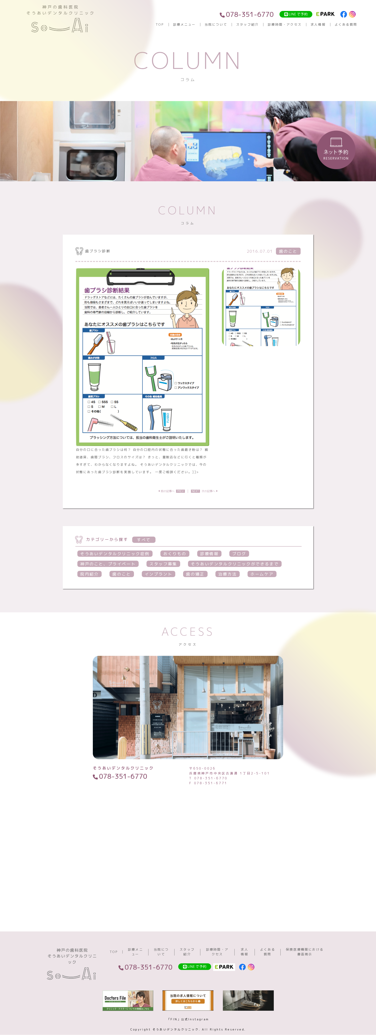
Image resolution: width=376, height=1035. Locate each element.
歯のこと (121, 574)
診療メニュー (184, 24)
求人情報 (318, 24)
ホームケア (262, 574)
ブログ (239, 553)
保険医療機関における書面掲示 (305, 951)
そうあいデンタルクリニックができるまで (235, 564)
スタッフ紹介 (247, 24)
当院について (216, 24)
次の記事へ (203, 491)
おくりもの (174, 553)
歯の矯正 (195, 574)
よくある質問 (346, 24)
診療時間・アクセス (285, 24)
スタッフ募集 (163, 564)
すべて (144, 539)
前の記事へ (172, 491)
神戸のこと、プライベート (108, 564)
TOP (160, 24)
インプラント (159, 574)
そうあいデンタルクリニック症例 (115, 553)
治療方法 (227, 574)
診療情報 (209, 553)
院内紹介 (89, 574)
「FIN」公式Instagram (188, 1019)
